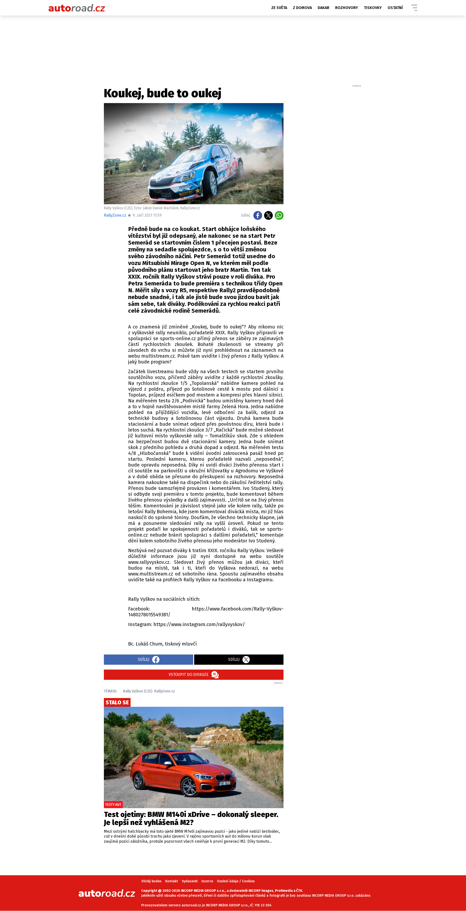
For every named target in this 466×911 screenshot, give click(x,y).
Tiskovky (373, 7)
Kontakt (171, 881)
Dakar (323, 7)
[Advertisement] (325, 160)
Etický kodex (151, 881)
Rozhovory (346, 7)
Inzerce (207, 881)
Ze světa (279, 7)
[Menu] (414, 8)
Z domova (302, 7)
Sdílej (143, 659)
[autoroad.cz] (77, 8)
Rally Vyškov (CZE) (137, 691)
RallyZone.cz (115, 215)
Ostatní (395, 7)
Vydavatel (190, 881)
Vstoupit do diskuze (188, 674)
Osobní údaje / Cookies (236, 881)
